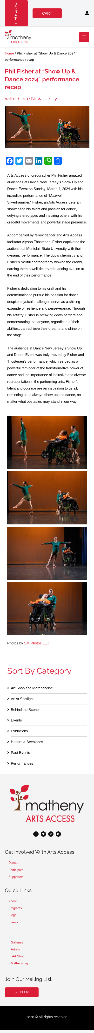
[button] (16, 13)
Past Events (20, 753)
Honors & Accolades (27, 742)
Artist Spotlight (22, 699)
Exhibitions (19, 731)
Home (9, 53)
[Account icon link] (87, 13)
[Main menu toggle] (84, 37)
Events (16, 720)
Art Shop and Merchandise (32, 688)
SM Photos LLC (36, 643)
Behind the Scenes (25, 710)
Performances (22, 763)
